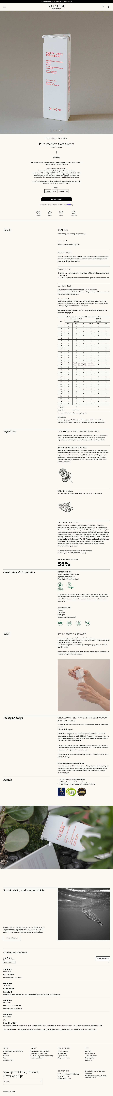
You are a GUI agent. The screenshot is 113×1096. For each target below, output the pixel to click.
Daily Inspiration (63, 1058)
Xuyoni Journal (63, 1051)
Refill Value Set (64, 191)
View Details (90, 1078)
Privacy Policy (90, 1053)
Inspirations (64, 1048)
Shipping (88, 1051)
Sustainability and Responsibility (41, 1056)
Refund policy (90, 1058)
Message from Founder (38, 1053)
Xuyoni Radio (62, 1056)
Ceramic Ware (8, 1060)
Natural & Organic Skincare (13, 1051)
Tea (4, 1058)
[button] (108, 6)
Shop (5, 1048)
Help (87, 1048)
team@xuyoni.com (64, 1078)
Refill (55, 191)
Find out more (12, 938)
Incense (6, 1056)
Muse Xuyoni (62, 1053)
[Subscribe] (40, 1081)
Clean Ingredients (36, 1058)
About (33, 1048)
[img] (7, 969)
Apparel (6, 1053)
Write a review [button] (102, 958)
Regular (48, 191)
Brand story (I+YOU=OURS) (40, 1051)
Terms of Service (91, 1056)
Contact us (88, 1060)
